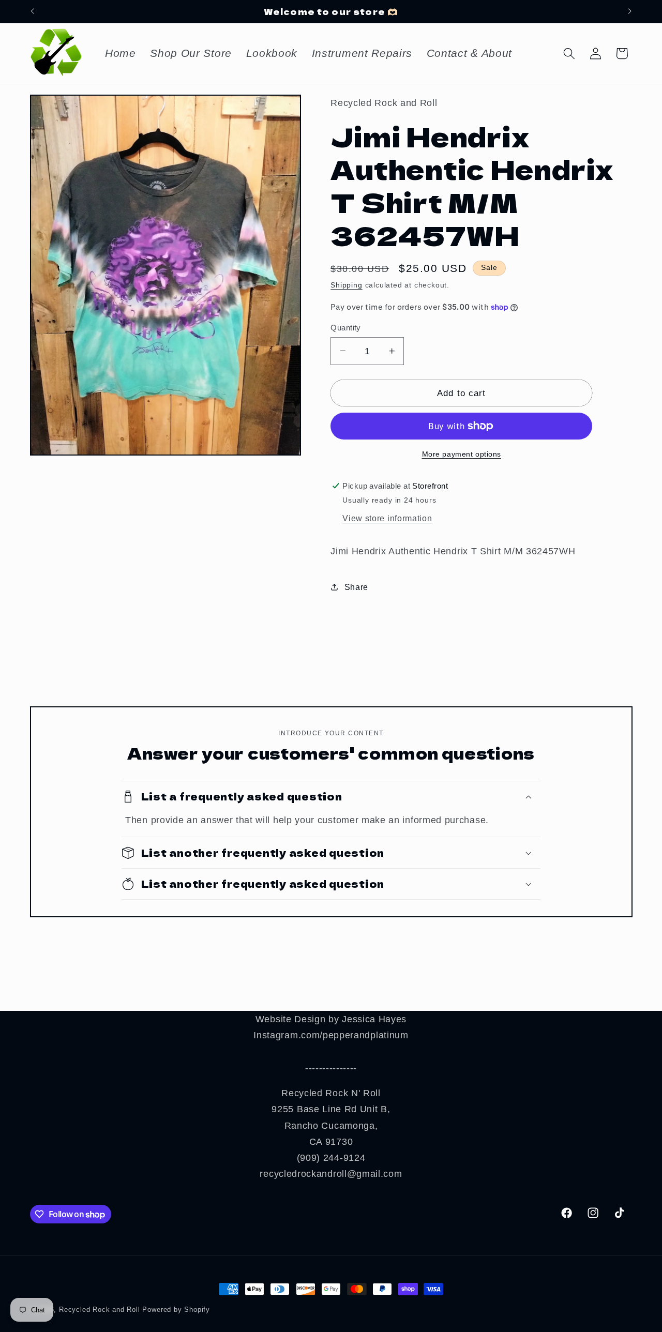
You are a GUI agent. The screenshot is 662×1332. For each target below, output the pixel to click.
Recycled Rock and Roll (99, 1309)
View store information (387, 518)
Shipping (346, 285)
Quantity (345, 327)
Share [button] (356, 587)
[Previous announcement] (32, 11)
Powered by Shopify (176, 1309)
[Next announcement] (630, 11)
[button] (569, 53)
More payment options (462, 454)
